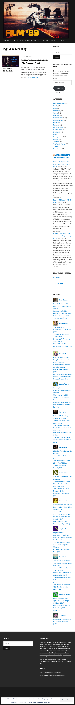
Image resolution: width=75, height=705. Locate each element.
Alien (63, 642)
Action (50, 642)
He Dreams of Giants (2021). (62, 605)
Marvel (67, 653)
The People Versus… (59, 144)
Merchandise (57, 132)
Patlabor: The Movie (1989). (61, 316)
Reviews (55, 139)
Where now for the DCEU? (61, 395)
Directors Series (8, 68)
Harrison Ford (66, 648)
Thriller (65, 661)
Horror (41, 651)
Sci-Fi (53, 657)
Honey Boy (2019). (59, 486)
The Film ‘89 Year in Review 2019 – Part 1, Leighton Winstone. (61, 545)
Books (55, 108)
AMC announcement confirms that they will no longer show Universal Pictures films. (62, 376)
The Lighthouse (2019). (60, 318)
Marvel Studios (58, 655)
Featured (50, 648)
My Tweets (56, 277)
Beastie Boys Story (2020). (61, 535)
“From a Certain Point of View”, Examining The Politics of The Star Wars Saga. (62, 507)
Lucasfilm (46, 653)
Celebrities (56, 110)
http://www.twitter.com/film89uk (52, 672)
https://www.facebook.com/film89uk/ (55, 675)
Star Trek (42, 659)
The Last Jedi (59, 661)
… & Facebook (58, 284)
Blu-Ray (55, 106)
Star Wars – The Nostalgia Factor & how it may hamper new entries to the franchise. (62, 400)
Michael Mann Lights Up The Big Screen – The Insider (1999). (62, 621)
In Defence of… (57, 130)
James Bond (52, 651)
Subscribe (59, 88)
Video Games (57, 149)
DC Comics (58, 646)
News (55, 134)
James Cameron (61, 651)
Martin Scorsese (60, 653)
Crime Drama (51, 646)
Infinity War (46, 651)
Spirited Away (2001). (60, 311)
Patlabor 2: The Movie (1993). (62, 313)
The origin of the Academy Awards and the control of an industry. (62, 440)
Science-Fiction (59, 657)
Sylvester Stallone (50, 661)
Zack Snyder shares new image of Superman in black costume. (62, 390)
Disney (67, 646)
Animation (68, 642)
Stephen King (53, 659)
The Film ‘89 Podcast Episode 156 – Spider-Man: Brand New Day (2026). (62, 563)
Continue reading (34, 77)
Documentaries (58, 120)
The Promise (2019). (59, 465)
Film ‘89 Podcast (8, 70)
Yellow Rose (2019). (59, 608)
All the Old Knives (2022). (61, 598)
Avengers (55, 644)
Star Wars (47, 659)
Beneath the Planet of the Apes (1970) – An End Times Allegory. (62, 306)
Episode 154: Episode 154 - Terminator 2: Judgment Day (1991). (62, 236)
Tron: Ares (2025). (58, 327)
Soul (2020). (57, 610)
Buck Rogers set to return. (61, 357)
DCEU (63, 646)
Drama (41, 648)
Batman (60, 644)
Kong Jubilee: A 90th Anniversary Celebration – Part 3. (62, 346)
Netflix (64, 655)
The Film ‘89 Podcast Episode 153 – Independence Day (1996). (62, 580)
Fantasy (45, 648)
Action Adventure (57, 642)
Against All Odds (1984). (60, 521)
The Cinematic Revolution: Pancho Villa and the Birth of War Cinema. (62, 428)
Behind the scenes (59, 103)
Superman (42, 661)
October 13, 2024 (28, 56)
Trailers (55, 146)
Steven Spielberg (62, 659)
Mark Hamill (52, 653)
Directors (56, 115)
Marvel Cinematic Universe (47, 655)
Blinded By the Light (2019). (61, 524)
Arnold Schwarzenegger (46, 644)
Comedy (45, 646)
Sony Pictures (67, 657)
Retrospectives (8, 72)
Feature (55, 125)
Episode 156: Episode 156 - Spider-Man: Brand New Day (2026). (62, 164)
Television (56, 141)
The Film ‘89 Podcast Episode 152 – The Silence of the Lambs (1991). (62, 587)
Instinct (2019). (57, 468)
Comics (55, 113)
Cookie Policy (46, 702)
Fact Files (56, 122)
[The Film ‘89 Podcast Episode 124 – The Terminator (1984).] (10, 61)
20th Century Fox (44, 642)
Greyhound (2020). (59, 533)
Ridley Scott (48, 657)
